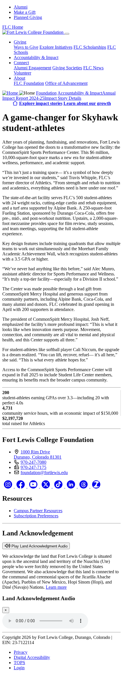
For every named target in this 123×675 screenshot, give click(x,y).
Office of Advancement (66, 83)
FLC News (93, 67)
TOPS (19, 662)
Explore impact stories (40, 103)
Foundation (46, 93)
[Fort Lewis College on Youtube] (33, 486)
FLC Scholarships (90, 47)
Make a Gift (24, 12)
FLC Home (12, 27)
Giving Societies (67, 67)
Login (19, 667)
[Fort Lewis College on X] (46, 486)
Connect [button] (21, 62)
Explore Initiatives (55, 47)
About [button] (19, 78)
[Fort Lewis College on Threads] (84, 486)
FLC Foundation (29, 83)
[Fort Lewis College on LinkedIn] (71, 486)
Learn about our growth (87, 103)
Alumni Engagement (32, 67)
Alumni (20, 7)
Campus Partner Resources (38, 510)
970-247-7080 (33, 462)
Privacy (20, 652)
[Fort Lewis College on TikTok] (59, 486)
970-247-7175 (33, 467)
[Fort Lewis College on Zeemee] (96, 486)
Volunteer (22, 73)
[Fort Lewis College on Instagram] (8, 486)
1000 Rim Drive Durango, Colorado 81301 (37, 454)
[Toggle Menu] (67, 34)
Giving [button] (20, 42)
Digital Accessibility (32, 657)
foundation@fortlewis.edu (44, 472)
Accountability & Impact (36, 57)
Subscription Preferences (36, 515)
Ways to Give (26, 47)
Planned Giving (28, 17)
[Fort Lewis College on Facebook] (21, 486)
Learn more (56, 587)
